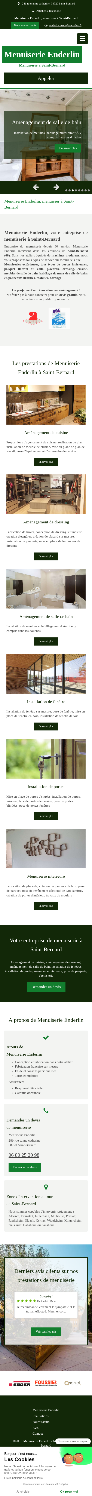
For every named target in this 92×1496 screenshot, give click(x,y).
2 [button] (69, 190)
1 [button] (66, 190)
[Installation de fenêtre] (46, 674)
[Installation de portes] (46, 759)
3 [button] (73, 190)
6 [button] (82, 190)
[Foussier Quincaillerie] (46, 1383)
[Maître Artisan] (32, 318)
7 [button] (86, 190)
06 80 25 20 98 (24, 1155)
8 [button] (89, 190)
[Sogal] (72, 1383)
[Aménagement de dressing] (46, 494)
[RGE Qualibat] (59, 318)
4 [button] (76, 190)
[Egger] (19, 1383)
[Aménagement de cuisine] (46, 405)
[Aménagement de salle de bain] (46, 589)
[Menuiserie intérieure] (46, 848)
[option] (46, 135)
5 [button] (79, 190)
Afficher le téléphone (48, 10)
